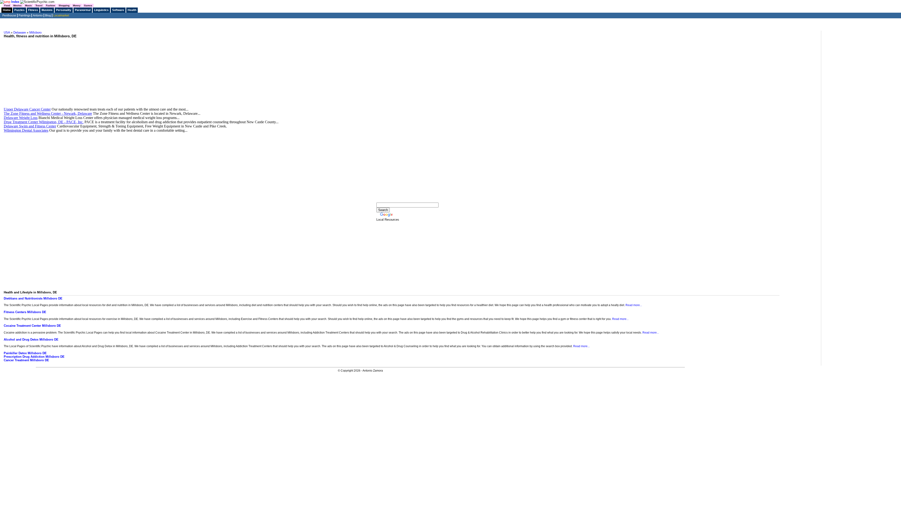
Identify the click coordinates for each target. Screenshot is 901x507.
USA (7, 32)
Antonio (38, 15)
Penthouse (9, 15)
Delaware (19, 32)
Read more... (634, 305)
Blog (48, 15)
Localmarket (61, 15)
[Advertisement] (411, 71)
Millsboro (35, 32)
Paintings (25, 15)
